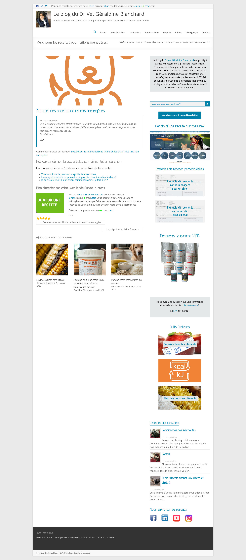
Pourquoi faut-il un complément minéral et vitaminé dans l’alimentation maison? (89, 283)
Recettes (167, 32)
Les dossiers (135, 32)
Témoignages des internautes (179, 430)
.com (85, 197)
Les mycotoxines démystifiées (50, 279)
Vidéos (178, 32)
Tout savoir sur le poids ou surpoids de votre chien (68, 174)
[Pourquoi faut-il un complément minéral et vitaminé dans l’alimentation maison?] (90, 245)
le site (72, 197)
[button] (95, 31)
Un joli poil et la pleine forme (122, 229)
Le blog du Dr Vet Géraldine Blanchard (98, 13)
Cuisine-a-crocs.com (105, 537)
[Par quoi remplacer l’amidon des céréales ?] (127, 245)
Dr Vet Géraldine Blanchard (179, 60)
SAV (175, 310)
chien (91, 6)
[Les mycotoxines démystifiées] (52, 245)
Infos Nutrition (118, 32)
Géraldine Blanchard (45, 283)
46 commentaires (169, 461)
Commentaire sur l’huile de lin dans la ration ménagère (70, 222)
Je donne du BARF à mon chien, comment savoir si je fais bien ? (74, 179)
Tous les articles (151, 32)
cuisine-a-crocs (190, 305)
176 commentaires (170, 437)
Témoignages (191, 32)
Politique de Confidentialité (67, 537)
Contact (206, 32)
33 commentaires (157, 489)
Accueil (103, 32)
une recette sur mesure (90, 194)
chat (106, 6)
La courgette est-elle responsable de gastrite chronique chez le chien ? (78, 177)
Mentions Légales (44, 537)
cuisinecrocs (144, 6)
